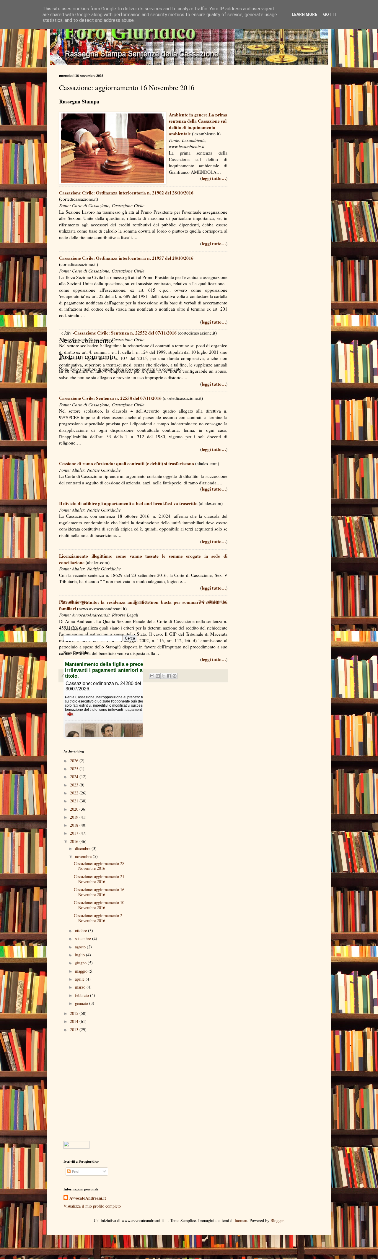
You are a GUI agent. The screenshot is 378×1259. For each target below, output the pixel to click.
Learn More (304, 14)
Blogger (277, 1220)
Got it (330, 14)
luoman (241, 1220)
